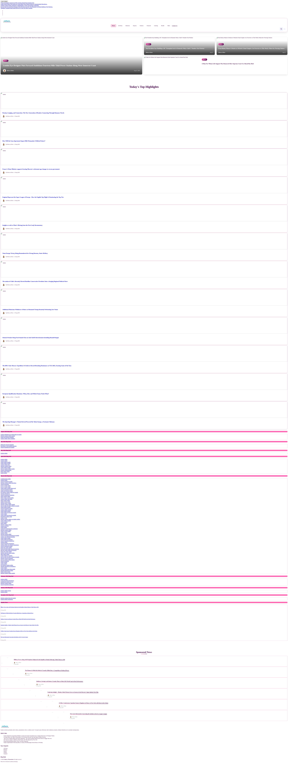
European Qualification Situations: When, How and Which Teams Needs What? (25, 394)
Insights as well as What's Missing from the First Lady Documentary (22, 225)
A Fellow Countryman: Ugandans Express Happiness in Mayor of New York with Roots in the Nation (19, 631)
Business (128, 25)
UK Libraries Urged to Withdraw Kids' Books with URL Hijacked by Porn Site (20, 739)
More (169, 25)
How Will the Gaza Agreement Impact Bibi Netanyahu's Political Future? (23, 141)
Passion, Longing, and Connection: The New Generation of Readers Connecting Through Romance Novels (33, 113)
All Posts (120, 25)
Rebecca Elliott (10, 70)
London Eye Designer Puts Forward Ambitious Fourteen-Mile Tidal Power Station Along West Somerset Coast (49, 65)
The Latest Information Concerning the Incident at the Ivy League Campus (88, 713)
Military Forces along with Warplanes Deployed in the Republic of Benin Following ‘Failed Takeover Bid (19, 607)
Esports (134, 25)
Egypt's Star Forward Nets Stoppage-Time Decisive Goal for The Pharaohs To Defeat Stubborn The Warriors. (27, 6)
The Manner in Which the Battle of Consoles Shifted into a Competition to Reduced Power (17, 613)
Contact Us (174, 25)
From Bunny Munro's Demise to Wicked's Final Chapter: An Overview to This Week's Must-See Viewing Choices (251, 48)
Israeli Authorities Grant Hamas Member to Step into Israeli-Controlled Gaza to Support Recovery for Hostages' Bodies (29, 735)
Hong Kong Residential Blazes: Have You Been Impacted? (16, 741)
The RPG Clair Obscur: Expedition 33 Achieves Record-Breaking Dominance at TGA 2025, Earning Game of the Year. (36, 365)
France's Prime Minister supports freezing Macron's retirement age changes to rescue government (31, 169)
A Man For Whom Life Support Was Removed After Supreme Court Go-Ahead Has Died (228, 63)
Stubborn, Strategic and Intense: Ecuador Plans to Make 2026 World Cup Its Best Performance (18, 619)
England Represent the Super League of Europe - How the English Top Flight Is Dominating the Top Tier (33, 197)
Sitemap (16, 761)
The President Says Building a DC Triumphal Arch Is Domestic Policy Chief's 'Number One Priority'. (175, 48)
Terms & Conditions (10, 761)
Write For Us (3, 761)
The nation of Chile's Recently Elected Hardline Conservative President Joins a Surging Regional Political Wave (35, 281)
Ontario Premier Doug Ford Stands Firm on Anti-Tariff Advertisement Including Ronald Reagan (30, 337)
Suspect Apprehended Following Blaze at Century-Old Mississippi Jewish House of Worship (23, 742)
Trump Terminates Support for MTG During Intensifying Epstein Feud (17, 2)
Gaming (156, 25)
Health (162, 25)
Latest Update (4, 1)
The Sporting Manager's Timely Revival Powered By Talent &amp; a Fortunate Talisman (28, 422)
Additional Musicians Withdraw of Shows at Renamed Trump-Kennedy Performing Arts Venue (30, 309)
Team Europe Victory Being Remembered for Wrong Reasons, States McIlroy (25, 253)
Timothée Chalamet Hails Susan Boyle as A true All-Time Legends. (16, 8)
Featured (149, 25)
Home (113, 25)
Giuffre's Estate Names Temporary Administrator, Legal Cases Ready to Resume (20, 5)
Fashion (141, 25)
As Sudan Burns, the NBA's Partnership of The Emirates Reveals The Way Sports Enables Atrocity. (25, 737)
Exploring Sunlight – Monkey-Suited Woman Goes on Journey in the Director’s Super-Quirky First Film (19, 625)
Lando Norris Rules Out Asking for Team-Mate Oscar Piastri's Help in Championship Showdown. (24, 4)
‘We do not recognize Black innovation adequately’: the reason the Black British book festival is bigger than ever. (28, 738)
